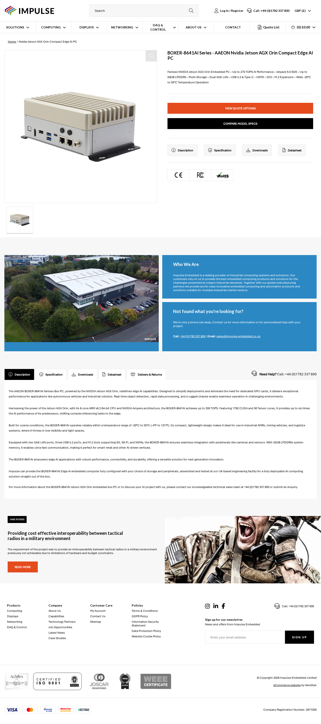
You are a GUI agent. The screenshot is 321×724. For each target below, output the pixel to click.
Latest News (56, 633)
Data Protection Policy (146, 631)
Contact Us (97, 616)
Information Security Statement (145, 623)
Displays (86, 27)
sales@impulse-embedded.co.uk (238, 336)
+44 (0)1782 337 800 (192, 336)
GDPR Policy (140, 616)
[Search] (191, 11)
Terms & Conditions (145, 611)
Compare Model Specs (240, 124)
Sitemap (95, 622)
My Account (98, 611)
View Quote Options (240, 108)
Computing (51, 27)
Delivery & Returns (150, 374)
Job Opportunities (60, 627)
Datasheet (295, 150)
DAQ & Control (158, 27)
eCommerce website (287, 685)
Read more (23, 567)
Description (185, 150)
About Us (193, 27)
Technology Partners (62, 622)
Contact (233, 27)
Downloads (260, 150)
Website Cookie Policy (146, 636)
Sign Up (299, 637)
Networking (122, 27)
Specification (222, 150)
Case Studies (57, 638)
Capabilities (56, 616)
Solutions (15, 27)
